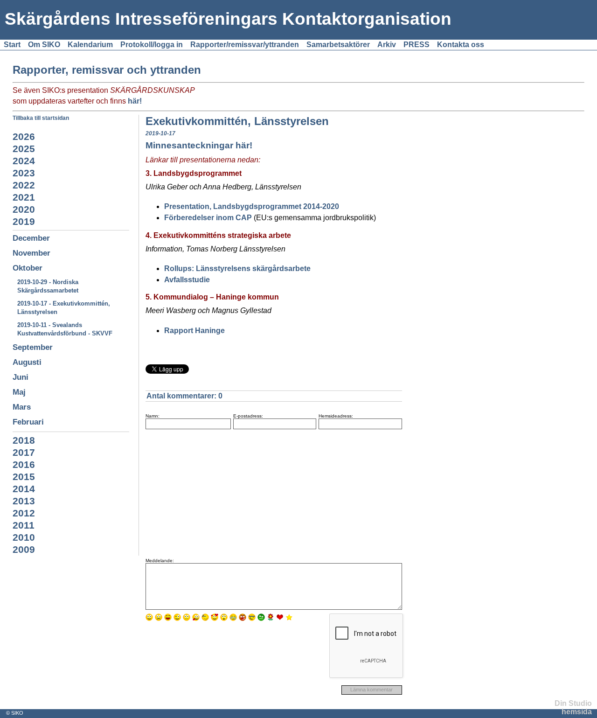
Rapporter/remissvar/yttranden (244, 45)
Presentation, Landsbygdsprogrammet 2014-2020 (251, 206)
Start (12, 45)
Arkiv (386, 45)
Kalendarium (90, 45)
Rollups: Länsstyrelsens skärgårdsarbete (237, 268)
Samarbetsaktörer (338, 45)
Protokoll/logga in (151, 45)
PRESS (416, 45)
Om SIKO (44, 45)
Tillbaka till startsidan (41, 118)
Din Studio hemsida (573, 707)
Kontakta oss (460, 45)
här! (135, 101)
